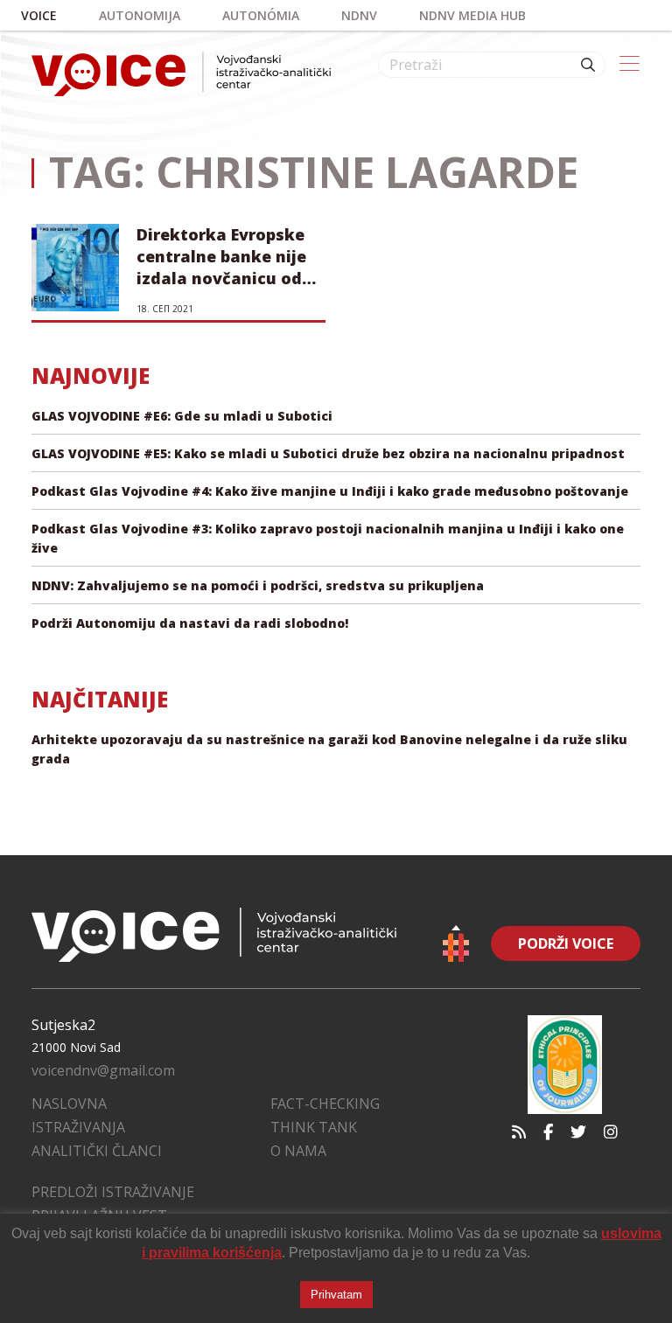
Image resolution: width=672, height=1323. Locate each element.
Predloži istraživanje (113, 1191)
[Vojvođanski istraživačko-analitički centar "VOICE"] (181, 74)
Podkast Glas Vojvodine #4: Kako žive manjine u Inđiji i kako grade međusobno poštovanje (330, 491)
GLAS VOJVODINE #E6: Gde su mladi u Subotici (182, 415)
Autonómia (260, 15)
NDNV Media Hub (472, 15)
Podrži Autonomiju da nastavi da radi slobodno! (190, 623)
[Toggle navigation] (629, 65)
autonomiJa (139, 15)
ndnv (359, 15)
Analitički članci (97, 1150)
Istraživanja (78, 1127)
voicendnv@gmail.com (103, 1070)
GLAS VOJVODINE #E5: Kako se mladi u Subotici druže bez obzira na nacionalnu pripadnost (328, 453)
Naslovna (69, 1103)
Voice (39, 15)
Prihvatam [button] (336, 1294)
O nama (298, 1150)
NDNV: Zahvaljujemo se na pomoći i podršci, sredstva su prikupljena (258, 585)
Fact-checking (325, 1103)
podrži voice (565, 943)
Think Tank (313, 1127)
